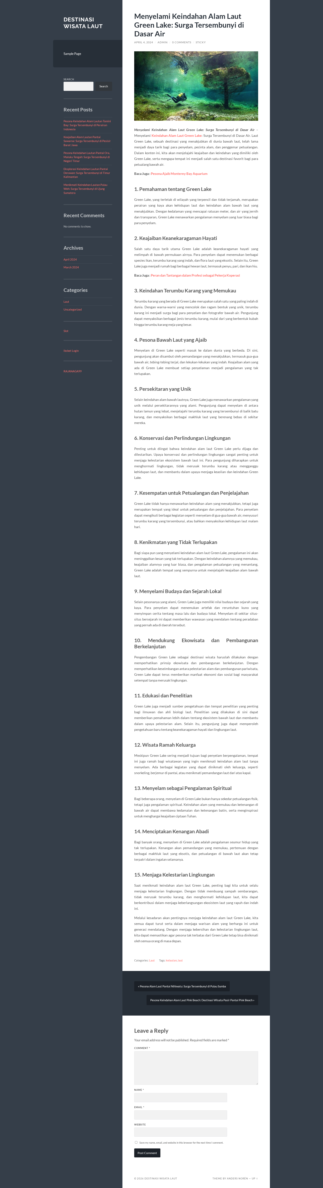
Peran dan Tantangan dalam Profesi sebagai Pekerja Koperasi (195, 275)
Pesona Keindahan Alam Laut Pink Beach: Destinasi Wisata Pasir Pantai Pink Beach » (202, 1000)
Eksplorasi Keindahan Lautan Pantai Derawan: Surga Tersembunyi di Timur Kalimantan (87, 173)
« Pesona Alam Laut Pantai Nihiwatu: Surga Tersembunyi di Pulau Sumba (182, 986)
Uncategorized (73, 309)
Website (140, 1124)
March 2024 (71, 267)
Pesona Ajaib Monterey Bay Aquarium (179, 174)
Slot (66, 331)
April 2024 (70, 259)
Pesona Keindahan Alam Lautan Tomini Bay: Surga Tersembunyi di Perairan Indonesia (87, 125)
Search (69, 79)
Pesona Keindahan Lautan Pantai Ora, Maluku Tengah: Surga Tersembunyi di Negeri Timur (87, 157)
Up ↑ (255, 1178)
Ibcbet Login (71, 350)
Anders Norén (237, 1178)
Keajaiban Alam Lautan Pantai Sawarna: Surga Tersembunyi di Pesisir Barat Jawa (87, 141)
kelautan (171, 960)
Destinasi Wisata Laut (83, 22)
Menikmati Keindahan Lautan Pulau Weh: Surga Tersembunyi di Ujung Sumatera (85, 188)
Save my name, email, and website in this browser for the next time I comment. (181, 1142)
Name (139, 1089)
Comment (142, 1048)
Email (139, 1107)
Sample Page (72, 54)
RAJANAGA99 (73, 371)
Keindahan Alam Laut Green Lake (177, 135)
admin (163, 42)
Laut (66, 301)
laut (180, 960)
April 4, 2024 (143, 42)
